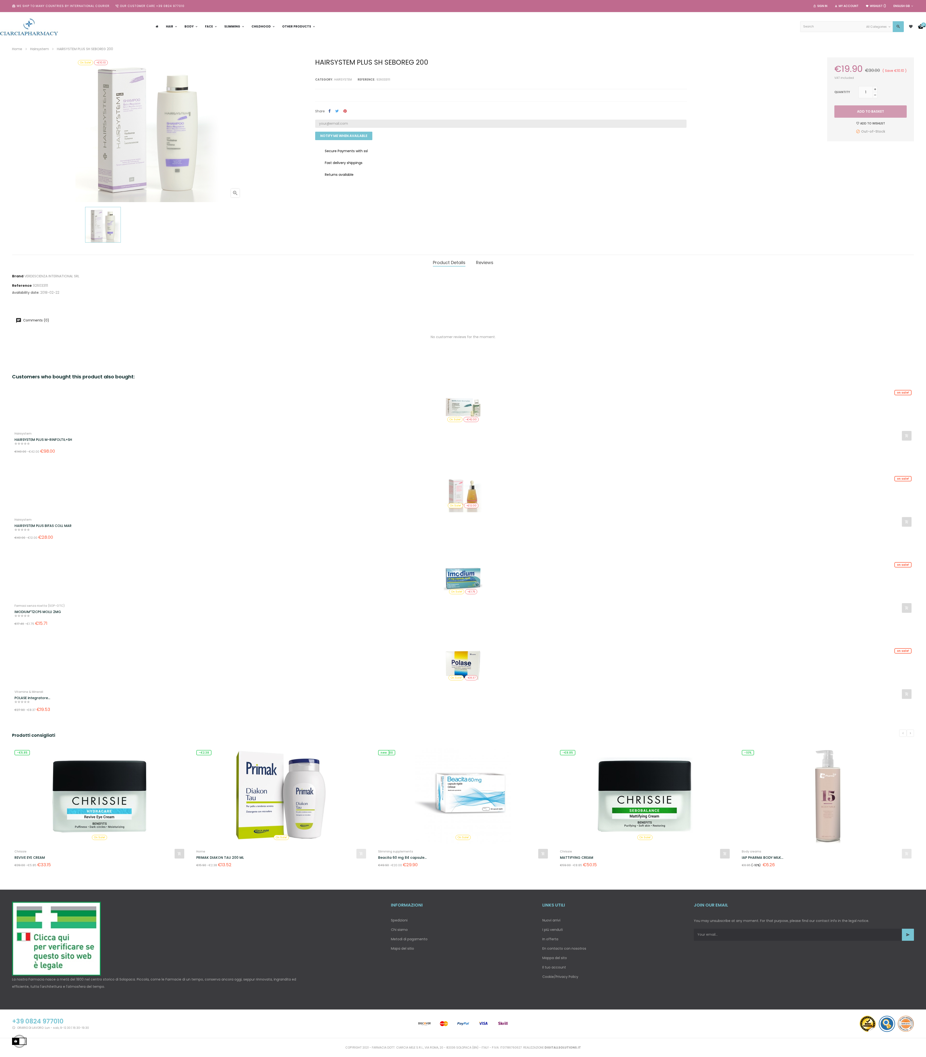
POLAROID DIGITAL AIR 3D (763, 857)
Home (18, 851)
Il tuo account (554, 967)
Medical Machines (755, 851)
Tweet (337, 111)
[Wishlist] (911, 26)
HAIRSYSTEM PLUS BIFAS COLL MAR (43, 525)
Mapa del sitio (402, 948)
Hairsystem (343, 79)
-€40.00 (750, 752)
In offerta (550, 939)
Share (329, 111)
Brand (17, 276)
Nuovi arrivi (551, 920)
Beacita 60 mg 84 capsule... (220, 857)
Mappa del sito (554, 957)
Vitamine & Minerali (28, 692)
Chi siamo (399, 929)
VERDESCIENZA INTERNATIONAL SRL (51, 276)
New (202, 752)
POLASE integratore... (32, 698)
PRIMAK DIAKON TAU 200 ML (38, 857)
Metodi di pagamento (409, 939)
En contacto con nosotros (564, 948)
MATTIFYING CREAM (394, 857)
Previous (902, 733)
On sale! (903, 392)
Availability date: (25, 292)
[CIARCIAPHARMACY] (29, 26)
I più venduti (552, 929)
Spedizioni (399, 920)
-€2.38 (22, 752)
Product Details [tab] (449, 262)
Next (910, 733)
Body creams (569, 851)
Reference (22, 285)
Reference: (366, 79)
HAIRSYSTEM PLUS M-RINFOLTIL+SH (43, 439)
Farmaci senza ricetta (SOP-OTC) (39, 606)
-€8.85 (386, 752)
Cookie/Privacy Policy (560, 976)
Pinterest (345, 111)
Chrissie (384, 851)
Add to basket (870, 111)
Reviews (484, 262)
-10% (566, 752)
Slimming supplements (213, 851)
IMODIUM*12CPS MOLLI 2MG (37, 611)
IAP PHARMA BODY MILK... (580, 857)
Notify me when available (343, 135)
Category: (324, 79)
